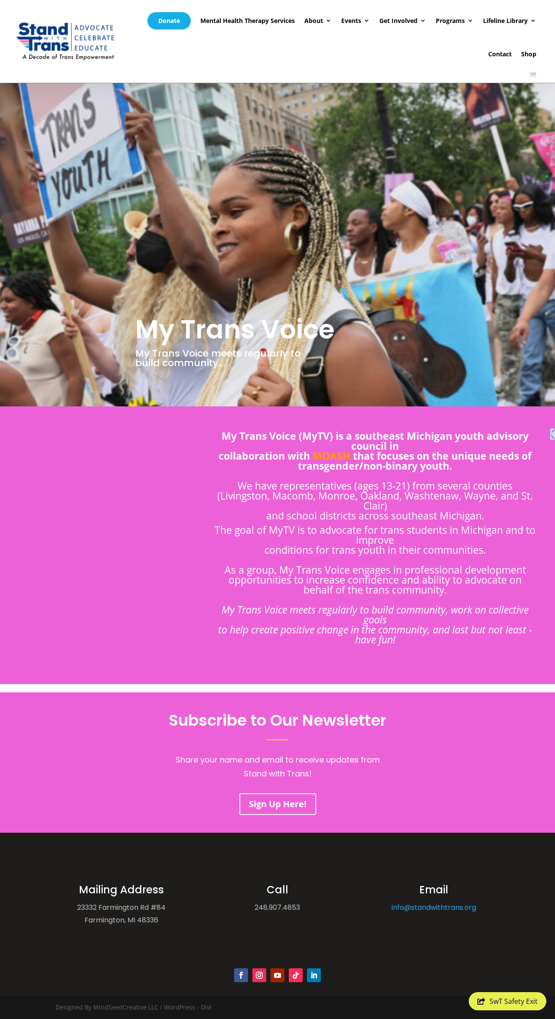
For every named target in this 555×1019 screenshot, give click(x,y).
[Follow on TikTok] (296, 975)
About (313, 20)
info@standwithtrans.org (434, 907)
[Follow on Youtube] (277, 975)
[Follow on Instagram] (259, 975)
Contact (500, 54)
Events (351, 20)
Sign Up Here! (278, 804)
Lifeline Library (505, 20)
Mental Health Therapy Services (247, 20)
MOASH (331, 456)
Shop (528, 54)
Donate (169, 20)
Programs (450, 20)
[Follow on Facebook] (241, 975)
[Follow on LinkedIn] (314, 975)
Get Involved (398, 20)
